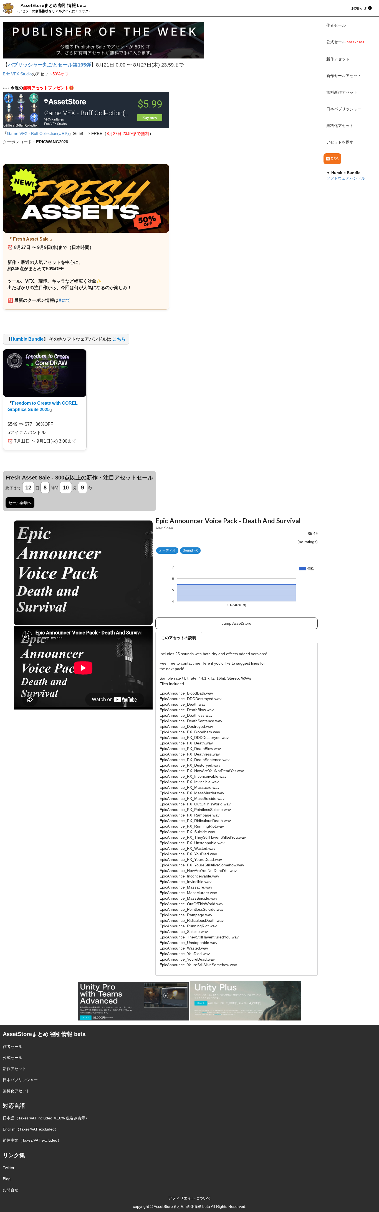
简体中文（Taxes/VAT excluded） (32, 1140)
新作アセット (338, 59)
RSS (334, 159)
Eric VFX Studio (17, 74)
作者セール (336, 25)
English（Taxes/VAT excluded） (31, 1129)
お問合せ (10, 1190)
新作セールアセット (343, 75)
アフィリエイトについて (189, 1198)
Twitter (8, 1167)
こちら (119, 339)
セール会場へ (20, 503)
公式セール (12, 1057)
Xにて (64, 300)
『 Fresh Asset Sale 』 (30, 239)
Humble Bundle (27, 339)
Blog (7, 1179)
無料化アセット (339, 125)
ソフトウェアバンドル (345, 178)
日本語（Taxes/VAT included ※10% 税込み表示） (46, 1118)
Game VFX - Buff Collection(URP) (38, 133)
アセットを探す (339, 142)
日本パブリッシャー (343, 109)
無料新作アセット (341, 92)
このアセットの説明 (178, 638)
